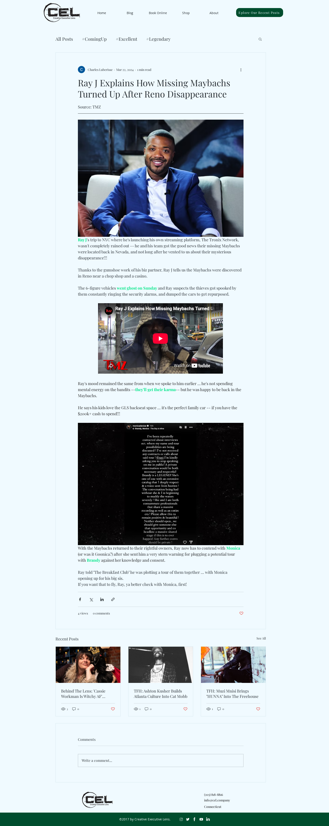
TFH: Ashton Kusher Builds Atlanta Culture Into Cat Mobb (160, 693)
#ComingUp (94, 39)
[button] (260, 39)
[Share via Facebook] (80, 599)
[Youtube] (201, 819)
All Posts (64, 39)
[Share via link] (113, 599)
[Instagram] (181, 819)
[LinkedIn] (208, 819)
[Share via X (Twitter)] (91, 599)
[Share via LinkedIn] (102, 599)
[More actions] (241, 69)
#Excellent (126, 39)
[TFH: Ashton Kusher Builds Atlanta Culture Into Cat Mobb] (160, 665)
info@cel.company (217, 800)
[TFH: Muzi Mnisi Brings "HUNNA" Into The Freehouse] (233, 665)
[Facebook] (194, 819)
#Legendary (158, 39)
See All (261, 638)
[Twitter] (188, 819)
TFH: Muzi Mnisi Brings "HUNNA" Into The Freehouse (232, 693)
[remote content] (160, 339)
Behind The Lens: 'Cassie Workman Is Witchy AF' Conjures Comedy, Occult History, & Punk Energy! (84, 693)
